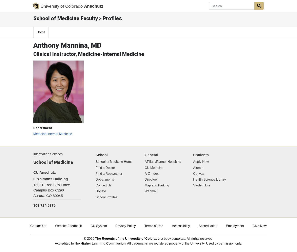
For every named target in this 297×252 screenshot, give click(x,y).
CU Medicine (154, 167)
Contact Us (104, 185)
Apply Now (201, 161)
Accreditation (208, 226)
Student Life (201, 185)
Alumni (198, 167)
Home (41, 32)
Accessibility (181, 226)
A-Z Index (152, 173)
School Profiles (106, 197)
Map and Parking (157, 185)
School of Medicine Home (114, 161)
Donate (101, 191)
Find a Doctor (105, 167)
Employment (235, 226)
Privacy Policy (125, 226)
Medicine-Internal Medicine (52, 134)
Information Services (48, 154)
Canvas (198, 173)
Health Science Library (209, 179)
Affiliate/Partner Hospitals (163, 161)
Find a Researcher (109, 173)
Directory (151, 179)
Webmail (151, 191)
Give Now (260, 226)
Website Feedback (68, 226)
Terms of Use (153, 226)
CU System (99, 226)
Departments (105, 179)
